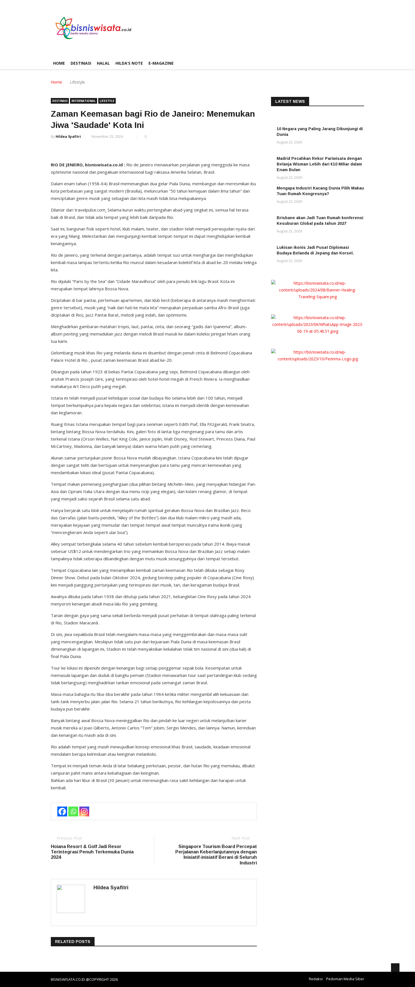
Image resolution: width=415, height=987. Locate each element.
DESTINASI (81, 63)
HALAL (103, 63)
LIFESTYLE (107, 101)
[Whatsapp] (73, 811)
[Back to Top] (395, 967)
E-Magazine (161, 63)
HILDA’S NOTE (129, 63)
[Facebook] (62, 811)
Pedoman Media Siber (345, 978)
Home (59, 63)
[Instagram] (84, 811)
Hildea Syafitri (68, 136)
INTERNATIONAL (83, 101)
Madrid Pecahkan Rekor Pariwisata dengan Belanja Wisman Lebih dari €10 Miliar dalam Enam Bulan (319, 164)
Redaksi (316, 978)
